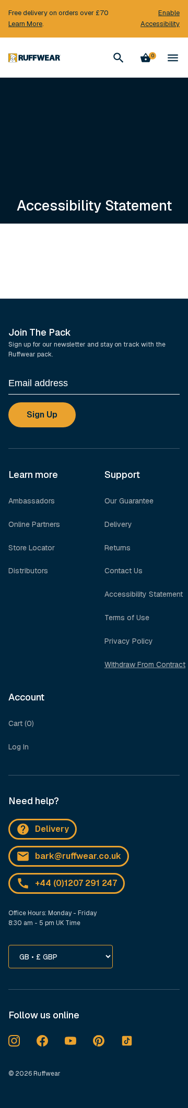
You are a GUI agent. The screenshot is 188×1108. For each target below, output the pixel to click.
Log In (18, 747)
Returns (117, 547)
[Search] (118, 58)
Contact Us (123, 570)
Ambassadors (31, 501)
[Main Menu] (173, 58)
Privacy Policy (128, 641)
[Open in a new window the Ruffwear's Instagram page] (14, 1041)
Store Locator (31, 547)
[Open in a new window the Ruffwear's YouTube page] (70, 1041)
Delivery (118, 524)
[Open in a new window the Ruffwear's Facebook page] (42, 1041)
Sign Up (42, 414)
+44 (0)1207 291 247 (76, 883)
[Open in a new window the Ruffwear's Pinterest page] (98, 1041)
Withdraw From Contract (144, 664)
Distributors (28, 570)
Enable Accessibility (160, 18)
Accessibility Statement (143, 594)
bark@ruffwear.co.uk (78, 856)
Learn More (25, 23)
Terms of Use (126, 617)
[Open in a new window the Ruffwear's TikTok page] (127, 1041)
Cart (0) (21, 723)
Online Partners (34, 524)
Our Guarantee (129, 501)
